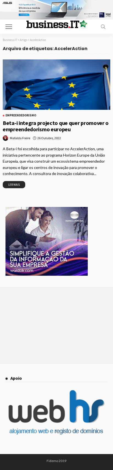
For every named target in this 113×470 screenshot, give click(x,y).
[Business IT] (56, 24)
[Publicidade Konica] (46, 240)
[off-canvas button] (8, 26)
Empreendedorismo (20, 115)
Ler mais (14, 185)
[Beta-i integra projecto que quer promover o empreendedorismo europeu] (56, 84)
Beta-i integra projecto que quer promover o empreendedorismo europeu (56, 126)
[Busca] (103, 27)
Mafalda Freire (20, 138)
